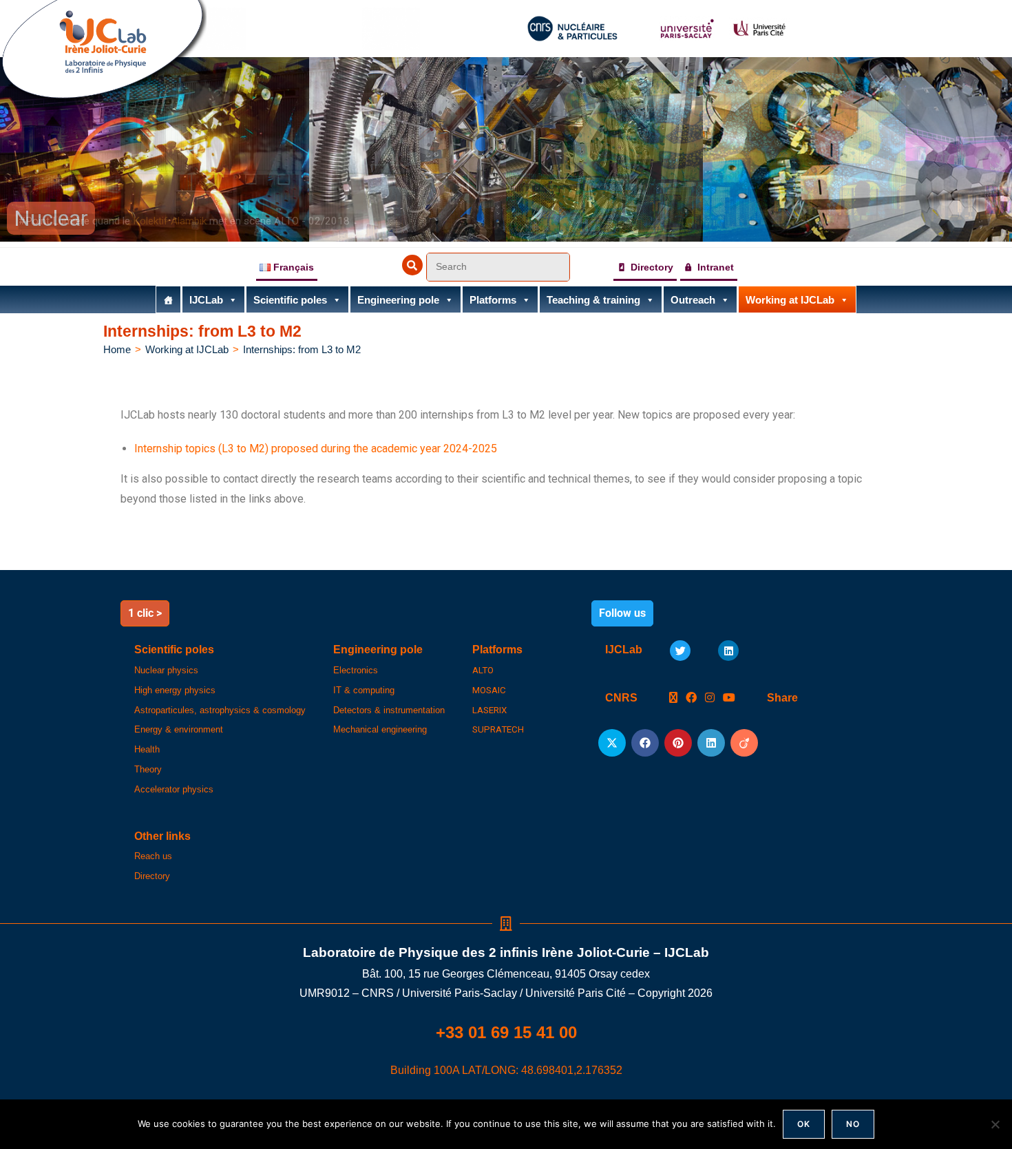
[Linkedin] (728, 650)
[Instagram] (710, 698)
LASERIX (489, 710)
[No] (995, 1124)
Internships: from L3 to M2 (302, 349)
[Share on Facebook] (645, 743)
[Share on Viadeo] (744, 743)
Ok (803, 1124)
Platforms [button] (493, 300)
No (853, 1124)
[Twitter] (680, 650)
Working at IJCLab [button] (790, 300)
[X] (673, 698)
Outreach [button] (693, 300)
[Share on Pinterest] (678, 743)
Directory (652, 267)
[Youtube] (729, 698)
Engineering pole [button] (398, 300)
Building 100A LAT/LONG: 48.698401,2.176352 (506, 1070)
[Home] (168, 299)
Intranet (715, 267)
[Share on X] (612, 743)
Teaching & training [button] (593, 300)
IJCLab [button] (206, 300)
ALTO (483, 670)
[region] (506, 149)
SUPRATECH (498, 729)
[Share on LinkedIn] (711, 743)
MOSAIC (489, 690)
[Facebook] (691, 698)
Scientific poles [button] (290, 300)
